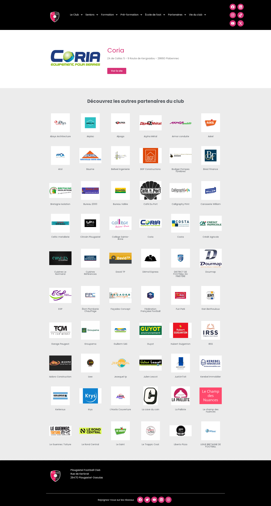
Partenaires (175, 14)
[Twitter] (147, 500)
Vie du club (195, 14)
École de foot (153, 14)
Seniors (89, 14)
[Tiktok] (240, 15)
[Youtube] (233, 23)
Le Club (74, 14)
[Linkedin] (240, 7)
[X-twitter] (240, 23)
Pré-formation (129, 14)
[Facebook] (233, 7)
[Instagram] (233, 15)
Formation (107, 14)
